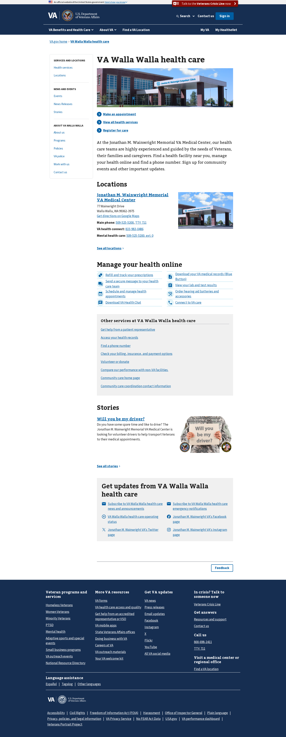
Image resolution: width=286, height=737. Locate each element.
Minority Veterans (58, 618)
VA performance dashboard (201, 719)
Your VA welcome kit (109, 658)
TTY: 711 (199, 648)
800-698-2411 (203, 642)
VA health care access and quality (118, 607)
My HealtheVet (226, 30)
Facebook (151, 620)
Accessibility (56, 713)
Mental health (55, 631)
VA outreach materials (110, 652)
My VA (205, 30)
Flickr (149, 640)
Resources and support (210, 619)
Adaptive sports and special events (65, 640)
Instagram (152, 627)
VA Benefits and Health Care (69, 30)
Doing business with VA (111, 638)
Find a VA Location (136, 30)
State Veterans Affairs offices (115, 632)
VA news (150, 600)
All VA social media (157, 653)
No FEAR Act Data (148, 719)
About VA (106, 30)
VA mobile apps (106, 625)
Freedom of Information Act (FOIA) (114, 713)
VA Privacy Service (118, 719)
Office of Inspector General (183, 713)
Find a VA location (206, 669)
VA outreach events (59, 656)
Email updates (155, 614)
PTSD (50, 625)
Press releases (154, 607)
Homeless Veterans (59, 605)
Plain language (217, 713)
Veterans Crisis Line (207, 604)
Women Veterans (57, 612)
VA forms (101, 600)
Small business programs (63, 650)
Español (51, 684)
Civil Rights (77, 713)
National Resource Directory (65, 663)
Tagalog (67, 684)
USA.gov (171, 719)
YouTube (151, 647)
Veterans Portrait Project (64, 724)
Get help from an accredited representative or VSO (114, 616)
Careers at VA (104, 645)
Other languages (89, 684)
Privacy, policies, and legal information (74, 719)
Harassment (151, 713)
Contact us (206, 16)
